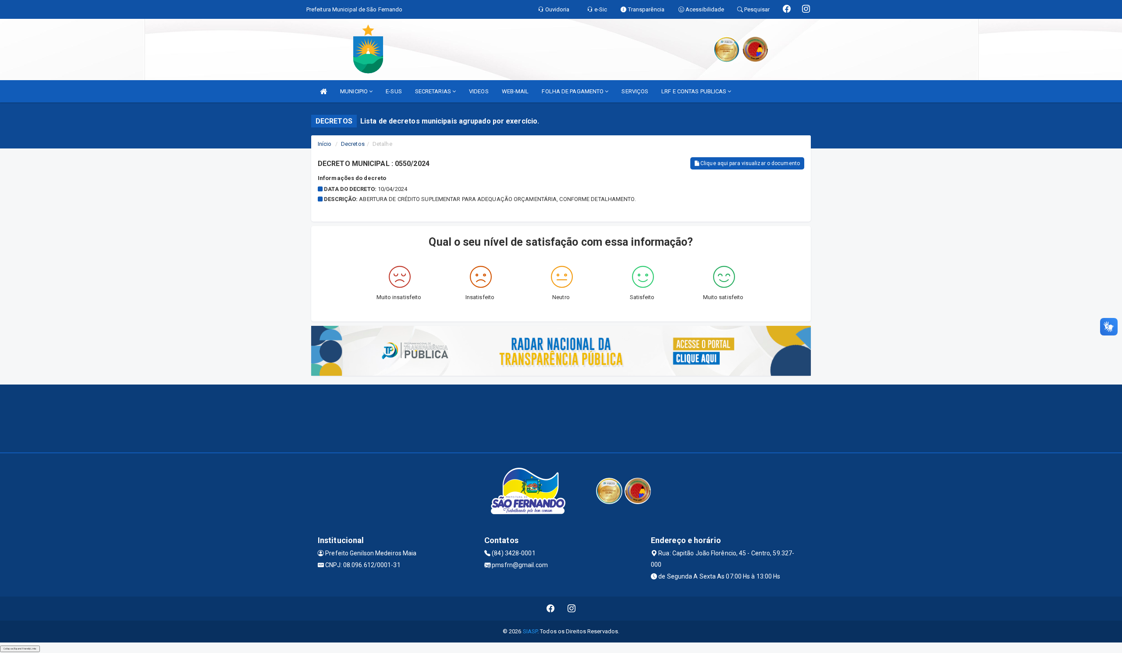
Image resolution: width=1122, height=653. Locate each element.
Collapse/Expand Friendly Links (20, 648)
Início (325, 144)
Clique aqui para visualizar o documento (749, 163)
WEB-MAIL (515, 91)
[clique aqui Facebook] (550, 608)
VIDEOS (479, 91)
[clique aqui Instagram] (571, 608)
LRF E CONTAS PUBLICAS (694, 91)
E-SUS (394, 91)
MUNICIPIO (354, 91)
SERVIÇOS (634, 91)
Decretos (353, 144)
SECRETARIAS (433, 91)
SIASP (530, 631)
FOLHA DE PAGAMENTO (573, 91)
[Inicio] (323, 91)
